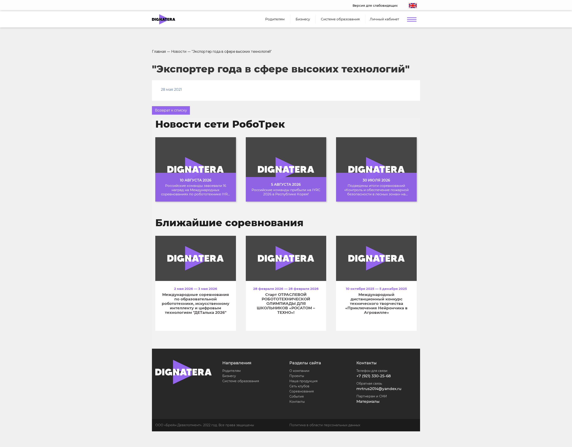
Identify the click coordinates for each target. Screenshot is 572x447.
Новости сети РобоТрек (220, 124)
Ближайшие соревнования (229, 223)
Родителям (231, 371)
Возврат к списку (171, 110)
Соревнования (301, 391)
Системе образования (240, 381)
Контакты (297, 402)
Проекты (296, 376)
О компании (299, 371)
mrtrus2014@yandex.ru (379, 388)
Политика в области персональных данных (324, 425)
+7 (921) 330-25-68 (373, 376)
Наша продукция (303, 381)
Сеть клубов (299, 386)
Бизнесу (229, 376)
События (296, 396)
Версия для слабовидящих (375, 6)
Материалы (368, 401)
